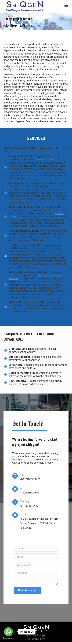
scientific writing (45, 159)
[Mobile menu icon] (66, 7)
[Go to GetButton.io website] (8, 638)
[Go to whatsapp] (8, 631)
